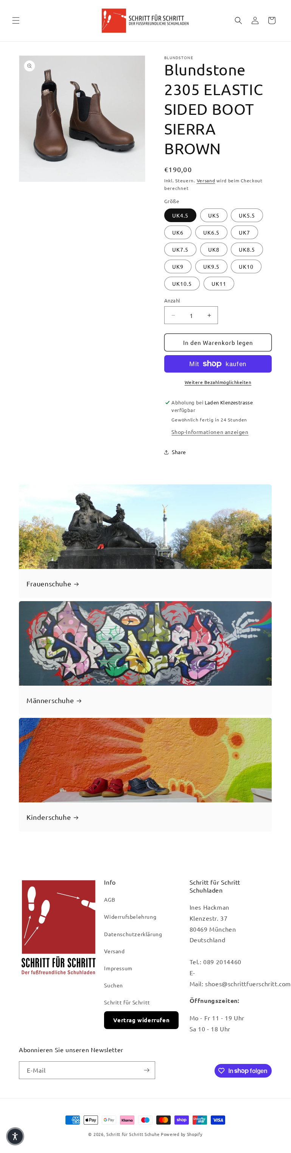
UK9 (178, 266)
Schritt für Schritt (127, 1002)
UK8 (213, 249)
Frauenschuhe (48, 583)
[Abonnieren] (146, 1070)
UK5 (213, 215)
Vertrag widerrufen (141, 1020)
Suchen (113, 985)
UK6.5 (211, 232)
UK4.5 (180, 215)
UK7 (244, 232)
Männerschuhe (50, 700)
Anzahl (172, 300)
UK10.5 (182, 283)
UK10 (246, 266)
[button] (16, 20)
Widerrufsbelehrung (130, 916)
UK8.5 (247, 249)
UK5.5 (247, 215)
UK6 (178, 232)
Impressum (118, 968)
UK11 (219, 283)
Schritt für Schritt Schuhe (132, 1134)
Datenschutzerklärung (133, 934)
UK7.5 (180, 249)
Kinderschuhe (48, 817)
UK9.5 (211, 266)
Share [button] (179, 451)
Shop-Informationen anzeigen (209, 431)
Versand (206, 180)
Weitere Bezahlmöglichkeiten (218, 382)
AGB (109, 899)
